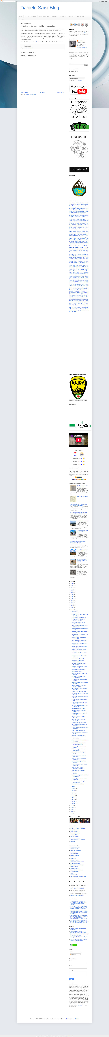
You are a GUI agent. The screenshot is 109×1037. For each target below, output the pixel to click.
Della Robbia (80, 230)
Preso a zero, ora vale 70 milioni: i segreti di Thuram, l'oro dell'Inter (79, 934)
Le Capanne (76, 255)
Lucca (87, 257)
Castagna (71, 216)
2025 (72, 585)
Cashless (86, 215)
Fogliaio (83, 241)
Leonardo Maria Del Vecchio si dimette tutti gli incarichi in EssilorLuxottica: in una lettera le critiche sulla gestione (78, 907)
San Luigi (75, 293)
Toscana (75, 303)
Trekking (83, 304)
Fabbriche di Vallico (84, 235)
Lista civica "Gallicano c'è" (77, 257)
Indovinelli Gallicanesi (78, 253)
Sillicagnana (77, 299)
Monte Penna (72, 265)
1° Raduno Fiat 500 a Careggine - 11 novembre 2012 (80, 782)
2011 (72, 805)
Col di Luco (80, 224)
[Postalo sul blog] (26, 46)
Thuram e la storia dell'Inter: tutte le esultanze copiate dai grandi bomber (78, 932)
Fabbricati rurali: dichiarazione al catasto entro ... (79, 759)
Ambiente (74, 205)
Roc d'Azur (82, 289)
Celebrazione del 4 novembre (78, 770)
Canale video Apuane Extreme (77, 861)
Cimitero (81, 223)
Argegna (86, 205)
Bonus (87, 209)
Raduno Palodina (85, 284)
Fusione (70, 245)
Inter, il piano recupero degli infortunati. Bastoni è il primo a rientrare (78, 940)
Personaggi (80, 274)
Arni (70, 207)
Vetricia (78, 307)
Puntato (70, 284)
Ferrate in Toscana (74, 853)
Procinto (81, 282)
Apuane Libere (73, 856)
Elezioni (71, 234)
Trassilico (71, 304)
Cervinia (70, 219)
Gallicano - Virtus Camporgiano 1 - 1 (79, 735)
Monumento (76, 266)
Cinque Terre (85, 223)
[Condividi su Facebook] (29, 46)
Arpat (76, 207)
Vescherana (74, 307)
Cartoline (80, 215)
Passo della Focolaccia (79, 273)
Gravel (70, 250)
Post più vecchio (60, 92)
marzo (73, 799)
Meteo (76, 450)
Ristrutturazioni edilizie (74, 289)
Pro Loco (76, 283)
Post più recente (24, 92)
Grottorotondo (72, 251)
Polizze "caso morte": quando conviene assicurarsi (78, 661)
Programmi (86, 283)
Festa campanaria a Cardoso (78, 784)
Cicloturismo (71, 223)
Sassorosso (78, 295)
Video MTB (74, 310)
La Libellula (73, 858)
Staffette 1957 (80, 570)
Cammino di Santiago (80, 212)
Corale (70, 227)
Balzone (83, 208)
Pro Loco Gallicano (74, 836)
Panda (79, 270)
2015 (72, 604)
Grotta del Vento (81, 250)
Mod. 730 (77, 262)
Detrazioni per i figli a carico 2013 (79, 669)
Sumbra (80, 300)
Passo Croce (71, 273)
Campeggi (79, 213)
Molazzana (82, 262)
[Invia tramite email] (24, 46)
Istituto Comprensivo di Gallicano (77, 839)
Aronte (72, 207)
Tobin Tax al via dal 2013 (77, 671)
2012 (72, 609)
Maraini (84, 258)
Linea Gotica (86, 255)
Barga (87, 208)
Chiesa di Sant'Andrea (77, 220)
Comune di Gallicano (74, 226)
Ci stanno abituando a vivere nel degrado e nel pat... (79, 686)
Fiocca (84, 239)
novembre (74, 613)
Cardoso (71, 215)
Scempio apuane (74, 866)
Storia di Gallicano (73, 300)
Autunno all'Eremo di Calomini (78, 730)
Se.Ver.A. (86, 296)
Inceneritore (71, 253)
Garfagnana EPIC (74, 848)
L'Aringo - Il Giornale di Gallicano (77, 828)
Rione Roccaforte (78, 288)
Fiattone (81, 239)
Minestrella (80, 261)
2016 (72, 602)
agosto (73, 790)
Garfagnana (54, 16)
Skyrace (84, 299)
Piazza (70, 276)
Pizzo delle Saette (84, 278)
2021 (72, 592)
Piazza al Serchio (75, 276)
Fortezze (81, 242)
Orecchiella (86, 268)
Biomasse (75, 209)
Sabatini (78, 292)
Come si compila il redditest (78, 658)
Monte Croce (79, 264)
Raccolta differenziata (77, 284)
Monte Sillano (79, 265)
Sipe (81, 299)
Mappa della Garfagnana (82, 496)
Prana (87, 281)
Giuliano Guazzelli (79, 249)
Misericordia (72, 262)
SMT (87, 299)
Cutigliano (86, 228)
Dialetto (74, 231)
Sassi (75, 295)
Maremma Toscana (75, 259)
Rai (70, 285)
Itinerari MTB (71, 16)
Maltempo (80, 258)
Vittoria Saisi (84, 310)
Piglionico (75, 277)
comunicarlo (80, 1005)
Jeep (75, 254)
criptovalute (79, 228)
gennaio (74, 803)
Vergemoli (86, 306)
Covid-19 (74, 228)
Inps (85, 253)
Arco (84, 205)
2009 (72, 809)
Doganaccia (79, 231)
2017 (72, 600)
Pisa (79, 277)
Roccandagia (76, 291)
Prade (81, 281)
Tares (76, 302)
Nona (77, 268)
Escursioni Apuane (74, 860)
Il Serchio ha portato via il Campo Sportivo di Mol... (79, 711)
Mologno (86, 262)
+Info (69, 1036)
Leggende (81, 255)
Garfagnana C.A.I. (74, 874)
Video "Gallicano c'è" (74, 831)
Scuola (81, 296)
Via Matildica (77, 308)
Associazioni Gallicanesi (75, 208)
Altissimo (83, 204)
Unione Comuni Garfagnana (76, 869)
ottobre (73, 786)
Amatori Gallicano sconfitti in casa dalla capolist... (79, 638)
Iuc (73, 254)
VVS (87, 310)
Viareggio (86, 308)
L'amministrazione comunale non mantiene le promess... (79, 744)
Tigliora (70, 303)
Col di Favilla (75, 224)
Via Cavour (82, 307)
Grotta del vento (73, 852)
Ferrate (70, 238)
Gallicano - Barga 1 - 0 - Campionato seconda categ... (80, 750)
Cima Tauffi (77, 223)
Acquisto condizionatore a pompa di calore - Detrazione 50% (78, 542)
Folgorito (86, 241)
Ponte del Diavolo (75, 280)
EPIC (75, 234)
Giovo (87, 247)
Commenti (73, 954)
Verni (70, 307)
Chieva (83, 222)
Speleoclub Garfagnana (75, 878)
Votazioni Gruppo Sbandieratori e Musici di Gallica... (79, 664)
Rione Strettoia (85, 288)
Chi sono (27, 16)
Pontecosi (86, 280)
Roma (87, 291)
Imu (87, 251)
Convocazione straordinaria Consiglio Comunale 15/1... (80, 706)
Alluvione (82, 202)
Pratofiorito (71, 282)
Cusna (83, 228)
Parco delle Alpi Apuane (75, 850)
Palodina (75, 270)
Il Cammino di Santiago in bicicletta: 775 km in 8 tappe (82, 532)
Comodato (86, 224)
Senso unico (74, 298)
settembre (74, 788)
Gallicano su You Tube (75, 833)
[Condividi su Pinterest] (30, 46)
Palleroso (71, 270)
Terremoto (86, 302)
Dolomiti (83, 231)
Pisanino (82, 277)
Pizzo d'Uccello (77, 278)
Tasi (83, 302)
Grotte (87, 250)
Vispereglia (79, 310)
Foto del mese (85, 242)
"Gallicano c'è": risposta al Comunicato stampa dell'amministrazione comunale (78, 513)
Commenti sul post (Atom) (30, 94)
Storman (67, 1018)
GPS (87, 249)
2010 (72, 807)
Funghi (87, 243)
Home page (42, 92)
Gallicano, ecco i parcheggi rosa (79, 691)
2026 (72, 583)
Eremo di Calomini (81, 234)
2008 (72, 811)
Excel (79, 235)
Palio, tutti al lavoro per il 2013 (78, 708)
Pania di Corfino (76, 272)
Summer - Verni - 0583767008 (77, 895)
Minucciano (86, 261)
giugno (73, 793)
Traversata (77, 304)
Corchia (74, 227)
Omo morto (81, 268)
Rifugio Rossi (82, 285)
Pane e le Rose (84, 270)
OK (72, 1036)
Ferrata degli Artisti (84, 237)
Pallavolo (86, 269)
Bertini (70, 209)
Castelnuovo (77, 216)
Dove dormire (80, 16)
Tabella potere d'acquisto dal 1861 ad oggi (82, 486)
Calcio (82, 211)
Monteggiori (71, 266)
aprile (73, 797)
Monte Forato (85, 264)
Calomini (86, 211)
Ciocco (70, 224)
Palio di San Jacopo (44, 16)
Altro (70, 205)
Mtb (83, 266)
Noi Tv (71, 873)
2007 (72, 813)
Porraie (70, 281)
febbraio (74, 801)
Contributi (86, 226)
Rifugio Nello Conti (75, 285)
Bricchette (71, 211)
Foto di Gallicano (73, 244)
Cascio (83, 215)
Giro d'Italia (71, 249)
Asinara (81, 207)
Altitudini (86, 204)
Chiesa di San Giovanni (77, 219)
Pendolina (71, 274)
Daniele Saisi (81, 41)
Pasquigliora (86, 272)
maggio (73, 795)
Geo (84, 247)
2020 (72, 594)
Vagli (75, 306)
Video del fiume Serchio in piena (79, 722)
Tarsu (80, 302)
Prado (84, 281)
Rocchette (83, 291)
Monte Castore (72, 263)
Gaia (79, 245)
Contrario (82, 226)
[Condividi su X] (27, 46)
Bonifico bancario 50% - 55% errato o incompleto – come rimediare (78, 505)
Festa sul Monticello (79, 238)
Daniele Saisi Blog (40, 7)
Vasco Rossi (81, 306)
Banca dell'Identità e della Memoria (78, 876)
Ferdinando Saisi (77, 237)
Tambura (86, 300)
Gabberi (75, 245)
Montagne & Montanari (75, 863)
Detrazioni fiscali (29, 48)
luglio (73, 792)
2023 (72, 589)
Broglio (77, 211)
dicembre (74, 611)
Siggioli (70, 299)
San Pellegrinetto (82, 293)
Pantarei (81, 272)
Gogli (84, 249)
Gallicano (34, 16)
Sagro (82, 292)
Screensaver (76, 296)
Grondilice (75, 250)
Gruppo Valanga (79, 251)
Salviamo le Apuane (74, 855)
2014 (72, 605)
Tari (78, 301)
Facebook (71, 237)
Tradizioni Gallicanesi (83, 303)
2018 (72, 598)
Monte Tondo (85, 265)
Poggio (70, 280)
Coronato (82, 227)
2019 (72, 596)
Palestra (70, 269)
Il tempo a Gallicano (74, 834)
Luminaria (71, 258)
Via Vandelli (82, 308)
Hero (85, 251)
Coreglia (78, 227)
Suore (83, 300)
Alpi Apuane (63, 16)
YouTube (71, 311)
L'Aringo (21, 19)
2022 (72, 590)
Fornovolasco (76, 242)
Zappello (75, 311)
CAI (80, 211)
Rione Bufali (80, 287)
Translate (80, 80)
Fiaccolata (76, 239)
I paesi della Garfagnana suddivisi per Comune (82, 550)
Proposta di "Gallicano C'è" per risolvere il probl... (78, 623)
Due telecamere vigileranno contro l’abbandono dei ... (79, 725)
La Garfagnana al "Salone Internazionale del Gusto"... (78, 768)
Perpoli (75, 274)
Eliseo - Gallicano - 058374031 (77, 888)
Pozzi (74, 281)
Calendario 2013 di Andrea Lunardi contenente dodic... (79, 667)
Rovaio (74, 292)
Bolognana (81, 209)
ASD (78, 207)
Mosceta (80, 266)
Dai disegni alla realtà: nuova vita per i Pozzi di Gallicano (82, 560)
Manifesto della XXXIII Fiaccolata (79, 617)
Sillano (73, 299)
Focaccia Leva (78, 241)
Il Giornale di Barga (74, 871)
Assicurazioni (85, 207)
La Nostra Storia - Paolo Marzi (76, 865)
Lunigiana (75, 258)
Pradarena (77, 281)
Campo (82, 213)
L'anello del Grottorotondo (82, 521)
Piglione (70, 277)
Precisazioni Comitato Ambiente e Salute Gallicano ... (79, 677)
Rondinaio (71, 292)
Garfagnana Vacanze (75, 847)
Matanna (71, 261)
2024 (72, 587)
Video (70, 310)
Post (72, 951)
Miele (75, 261)
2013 (72, 607)
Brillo (75, 211)
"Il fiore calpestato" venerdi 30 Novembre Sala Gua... (78, 620)
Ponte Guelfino (82, 280)
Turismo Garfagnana (74, 868)
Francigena (79, 243)
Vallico (77, 306)
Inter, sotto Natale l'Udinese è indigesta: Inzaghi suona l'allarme (79, 937)
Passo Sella (86, 273)
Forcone (71, 242)
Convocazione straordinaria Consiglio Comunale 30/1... (80, 626)
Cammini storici (72, 212)
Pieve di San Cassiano (83, 276)
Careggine (75, 215)
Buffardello (72, 841)
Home (20, 16)
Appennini (80, 205)
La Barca (84, 254)
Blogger (77, 1018)
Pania (70, 272)
